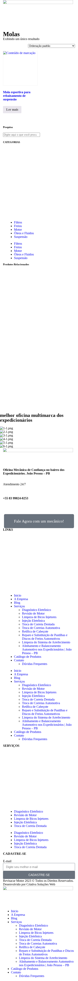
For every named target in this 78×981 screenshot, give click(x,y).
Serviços (19, 606)
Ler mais (12, 109)
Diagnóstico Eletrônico (36, 610)
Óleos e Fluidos (24, 233)
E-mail (7, 861)
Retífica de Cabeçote (35, 631)
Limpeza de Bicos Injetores (39, 617)
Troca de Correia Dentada (38, 624)
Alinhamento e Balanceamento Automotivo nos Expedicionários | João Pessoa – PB (47, 649)
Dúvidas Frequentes (34, 664)
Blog (17, 602)
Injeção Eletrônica (33, 620)
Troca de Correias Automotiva (41, 628)
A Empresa (21, 599)
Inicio (17, 595)
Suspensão (20, 236)
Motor (18, 229)
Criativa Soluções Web (40, 884)
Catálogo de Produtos (27, 656)
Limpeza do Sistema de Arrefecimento (46, 642)
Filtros (18, 222)
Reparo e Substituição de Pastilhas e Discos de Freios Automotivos (44, 636)
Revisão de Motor (33, 613)
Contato (19, 660)
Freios (18, 226)
